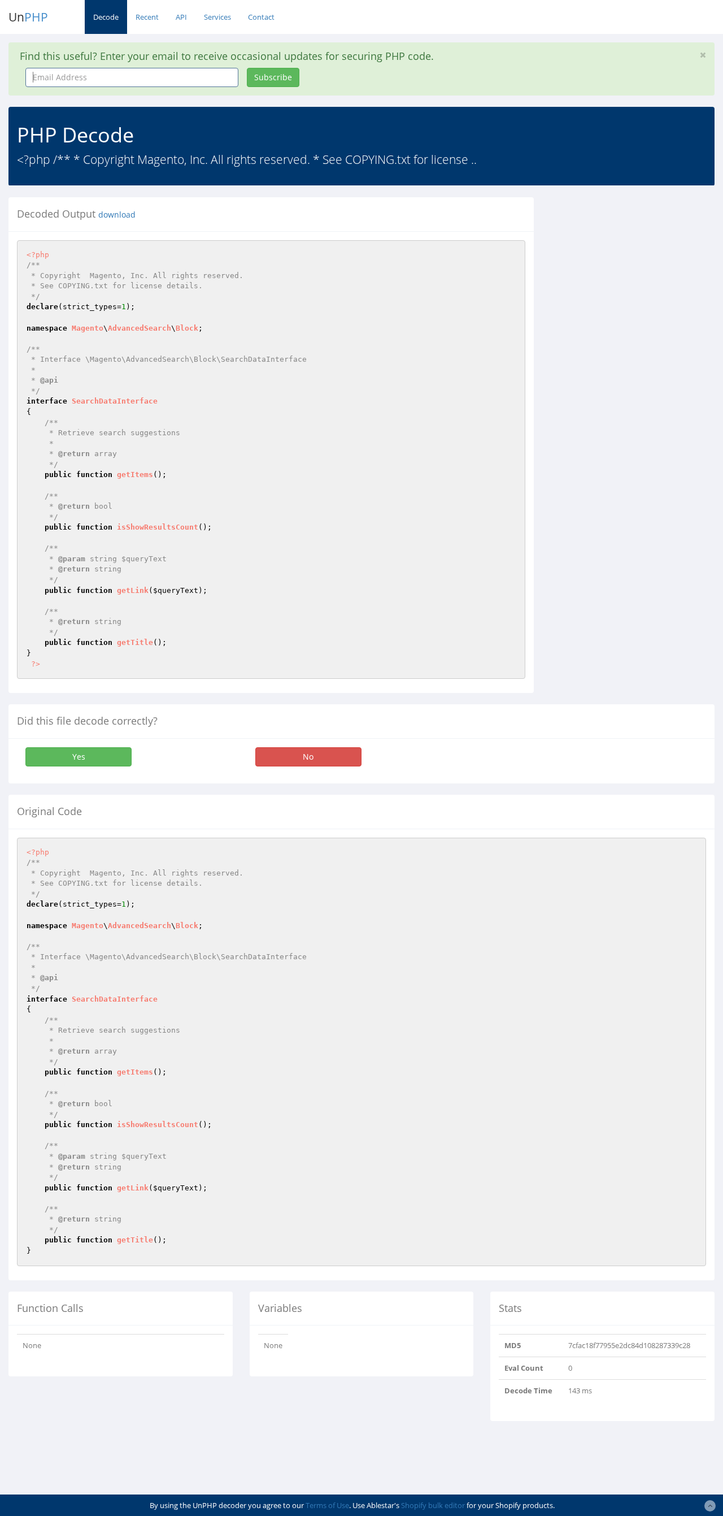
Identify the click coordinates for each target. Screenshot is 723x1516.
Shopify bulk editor (433, 1505)
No (308, 756)
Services (217, 17)
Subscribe (273, 77)
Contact (261, 17)
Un (28, 17)
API (181, 17)
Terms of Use (327, 1505)
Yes (78, 756)
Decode (106, 17)
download (117, 215)
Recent (147, 17)
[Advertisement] (637, 268)
